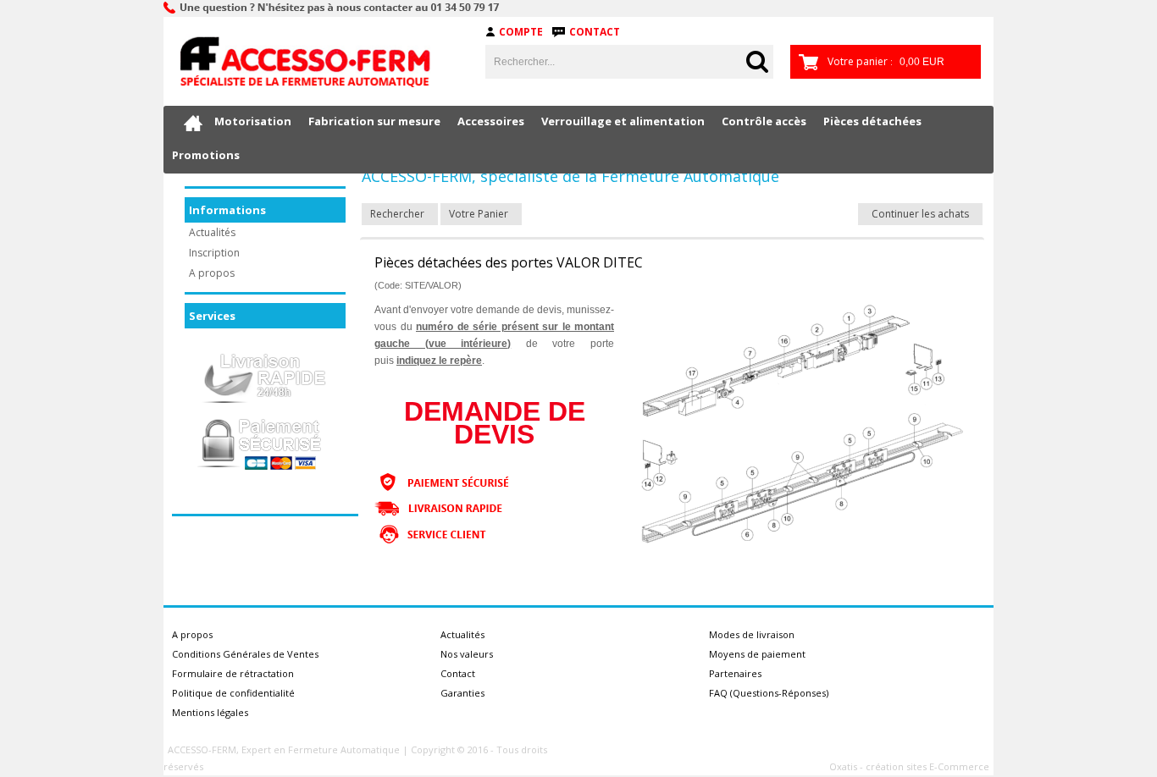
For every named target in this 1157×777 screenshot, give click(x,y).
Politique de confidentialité (233, 692)
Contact (594, 32)
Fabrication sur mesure (374, 121)
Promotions (206, 155)
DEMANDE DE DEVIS (494, 422)
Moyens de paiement (757, 654)
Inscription (214, 252)
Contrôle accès (764, 121)
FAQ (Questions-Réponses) (768, 692)
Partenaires (735, 673)
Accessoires (490, 121)
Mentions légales (210, 712)
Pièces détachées (872, 121)
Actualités (212, 232)
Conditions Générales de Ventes (245, 654)
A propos (212, 273)
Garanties (462, 692)
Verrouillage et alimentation (623, 121)
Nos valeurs (466, 654)
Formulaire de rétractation (233, 673)
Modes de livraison (751, 634)
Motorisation (252, 121)
